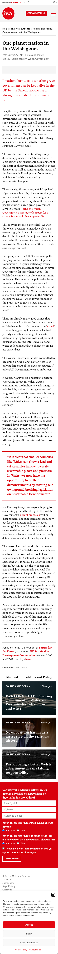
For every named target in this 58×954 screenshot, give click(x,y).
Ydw (22, 830)
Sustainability (19, 58)
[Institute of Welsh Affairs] (8, 13)
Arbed (50, 326)
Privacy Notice (35, 950)
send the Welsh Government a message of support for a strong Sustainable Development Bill (25, 212)
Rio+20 (6, 58)
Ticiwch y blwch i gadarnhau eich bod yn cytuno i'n (27, 850)
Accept (29, 924)
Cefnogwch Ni (36, 13)
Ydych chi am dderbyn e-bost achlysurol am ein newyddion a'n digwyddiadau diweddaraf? (28, 837)
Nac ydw (10, 830)
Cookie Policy (21, 950)
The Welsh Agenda (20, 28)
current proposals (29, 514)
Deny (29, 933)
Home (5, 28)
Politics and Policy (42, 28)
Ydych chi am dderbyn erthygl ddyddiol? (27, 824)
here (28, 659)
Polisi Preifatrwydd (25, 852)
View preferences (29, 942)
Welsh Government (38, 58)
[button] (53, 894)
